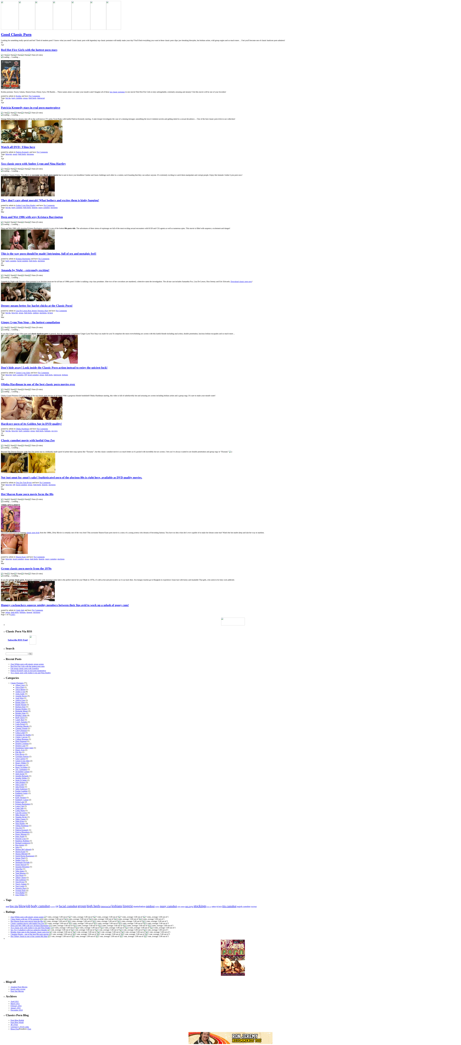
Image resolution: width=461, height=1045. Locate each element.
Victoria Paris (20, 890)
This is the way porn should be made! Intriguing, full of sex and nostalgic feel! (48, 253)
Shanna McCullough (23, 849)
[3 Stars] (17, 55)
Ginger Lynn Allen (23, 373)
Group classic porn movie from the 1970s (26, 568)
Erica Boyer (19, 754)
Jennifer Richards (22, 776)
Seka (17, 847)
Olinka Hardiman (22, 429)
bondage (52, 906)
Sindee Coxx (20, 860)
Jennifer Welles (21, 778)
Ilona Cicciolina (21, 767)
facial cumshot (22, 261)
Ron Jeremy (32, 311)
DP (25, 375)
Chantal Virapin (21, 728)
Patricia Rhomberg (22, 832)
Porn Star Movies (17, 991)
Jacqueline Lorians (22, 772)
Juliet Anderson (21, 789)
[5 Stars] (32, 55)
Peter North (19, 836)
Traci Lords (19, 886)
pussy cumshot (44, 208)
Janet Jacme (19, 774)
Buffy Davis (20, 718)
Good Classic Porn (16, 34)
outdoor (36, 313)
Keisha (18, 96)
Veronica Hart (42, 311)
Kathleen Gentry (21, 793)
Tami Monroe (20, 873)
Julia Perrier (19, 787)
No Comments (34, 96)
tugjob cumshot (243, 906)
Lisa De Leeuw (21, 311)
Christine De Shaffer (23, 735)
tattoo (214, 906)
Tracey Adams (20, 884)
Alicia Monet (20, 689)
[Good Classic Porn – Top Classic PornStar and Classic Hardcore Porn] (10, 29)
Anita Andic (20, 694)
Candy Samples (21, 722)
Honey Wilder (20, 763)
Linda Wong (20, 811)
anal (7, 906)
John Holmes (20, 782)
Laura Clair (19, 806)
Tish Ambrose (20, 880)
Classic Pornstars (17, 683)
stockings (30, 154)
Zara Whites (20, 895)
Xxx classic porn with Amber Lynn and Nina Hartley (33, 163)
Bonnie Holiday (21, 709)
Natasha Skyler (21, 817)
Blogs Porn (15, 1029)
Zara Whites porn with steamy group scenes (27, 664)
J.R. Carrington (21, 769)
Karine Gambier (21, 791)
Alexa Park (19, 687)
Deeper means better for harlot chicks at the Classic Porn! (37, 305)
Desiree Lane (20, 746)
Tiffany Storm (20, 878)
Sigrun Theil (20, 858)
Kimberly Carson (21, 800)
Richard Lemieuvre (22, 843)
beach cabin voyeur (18, 989)
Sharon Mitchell (21, 854)
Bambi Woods (20, 705)
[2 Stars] (10, 55)
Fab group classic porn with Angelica (25, 668)
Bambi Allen (20, 702)
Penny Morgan (21, 834)
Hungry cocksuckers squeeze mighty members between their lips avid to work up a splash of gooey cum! (65, 605)
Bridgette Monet (21, 711)
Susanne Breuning (22, 867)
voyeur (254, 906)
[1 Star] (4, 55)
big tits (8, 98)
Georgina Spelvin (22, 756)
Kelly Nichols (20, 798)
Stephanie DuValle (22, 862)
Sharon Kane (21, 557)
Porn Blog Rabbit (17, 1020)
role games (181, 907)
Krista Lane (19, 802)
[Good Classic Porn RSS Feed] (33, 644)
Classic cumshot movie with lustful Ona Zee (28, 440)
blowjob (9, 154)
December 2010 (17, 1010)
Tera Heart (19, 875)
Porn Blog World (17, 1022)
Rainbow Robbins (22, 841)
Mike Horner (20, 815)
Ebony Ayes (20, 750)
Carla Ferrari (20, 724)
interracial (41, 98)
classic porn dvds (32, 533)
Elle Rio (18, 752)
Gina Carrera (20, 759)
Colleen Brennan (21, 739)
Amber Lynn (20, 205)
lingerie (34, 208)
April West (19, 698)
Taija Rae (19, 869)
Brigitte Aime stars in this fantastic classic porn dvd (30, 932)
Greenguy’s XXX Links (20, 1027)
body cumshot (17, 98)
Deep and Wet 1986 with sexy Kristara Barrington (32, 217)
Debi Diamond (21, 741)
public (157, 907)
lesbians (65, 375)
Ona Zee (19, 483)
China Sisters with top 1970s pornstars (25, 919)
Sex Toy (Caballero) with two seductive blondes (29, 930)
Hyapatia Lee (20, 765)
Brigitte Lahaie (21, 715)
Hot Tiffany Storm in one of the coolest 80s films (29, 936)
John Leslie (19, 785)
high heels (32, 98)
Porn (29, 1029)
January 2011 (16, 1008)
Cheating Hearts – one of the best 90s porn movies (30, 934)
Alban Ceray (20, 685)
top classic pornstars (117, 92)
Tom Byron (27, 483)
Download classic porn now (241, 282)
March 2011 (15, 1004)
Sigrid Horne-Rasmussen (24, 856)
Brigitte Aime (20, 713)
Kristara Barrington (23, 259)
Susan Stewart (20, 865)
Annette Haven (21, 696)
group (25, 98)
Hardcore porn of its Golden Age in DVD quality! (31, 423)
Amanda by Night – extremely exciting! (25, 270)
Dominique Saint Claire (24, 748)
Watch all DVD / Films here (18, 147)
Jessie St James (21, 780)
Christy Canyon (21, 737)
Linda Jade (20, 610)
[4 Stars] (25, 55)
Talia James (19, 871)
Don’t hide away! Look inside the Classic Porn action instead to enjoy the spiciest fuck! (54, 367)
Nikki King (19, 821)
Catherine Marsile (22, 726)
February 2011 (16, 1006)
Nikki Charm (20, 819)
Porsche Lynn (20, 839)
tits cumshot (229, 906)
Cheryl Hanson (21, 731)
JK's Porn (14, 1025)
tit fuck (50, 313)
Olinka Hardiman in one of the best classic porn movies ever (38, 384)
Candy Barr (19, 720)
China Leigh (20, 733)
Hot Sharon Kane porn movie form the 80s (27, 494)
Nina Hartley (31, 205)
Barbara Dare (20, 707)
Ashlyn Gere (20, 700)
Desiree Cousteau (22, 743)
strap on (209, 906)
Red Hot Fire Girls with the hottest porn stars (29, 49)
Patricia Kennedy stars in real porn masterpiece (30, 107)
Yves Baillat (19, 893)
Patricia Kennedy (22, 152)
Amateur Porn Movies (19, 987)
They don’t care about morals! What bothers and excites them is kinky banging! (50, 200)
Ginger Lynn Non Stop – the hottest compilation (30, 322)
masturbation (139, 906)
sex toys (54, 431)
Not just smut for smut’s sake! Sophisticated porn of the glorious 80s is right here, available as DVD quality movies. (71, 477)
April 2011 (15, 1001)
